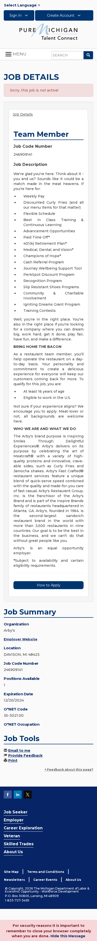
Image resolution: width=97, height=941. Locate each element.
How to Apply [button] (48, 585)
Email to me (19, 750)
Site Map (11, 872)
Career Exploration (23, 828)
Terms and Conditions (45, 872)
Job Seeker (16, 812)
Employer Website (20, 639)
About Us (13, 851)
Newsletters (14, 880)
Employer (14, 820)
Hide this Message (67, 936)
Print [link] (12, 760)
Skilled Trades (19, 844)
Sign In (16, 15)
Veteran (12, 836)
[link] (48, 31)
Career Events (45, 880)
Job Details (23, 114)
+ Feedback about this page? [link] (69, 769)
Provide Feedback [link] (25, 755)
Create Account (61, 15)
